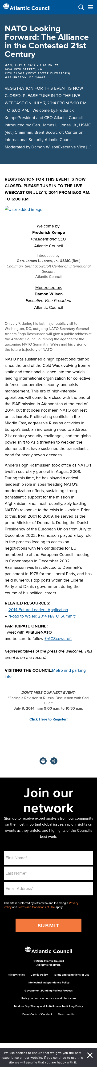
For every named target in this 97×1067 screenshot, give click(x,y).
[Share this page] (53, 761)
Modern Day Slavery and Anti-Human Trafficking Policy (48, 1006)
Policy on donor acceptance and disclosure (48, 998)
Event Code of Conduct (37, 1014)
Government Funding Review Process (48, 990)
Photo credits (66, 1014)
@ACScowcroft (58, 638)
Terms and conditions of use (71, 975)
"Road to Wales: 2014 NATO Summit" (42, 616)
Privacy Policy (16, 975)
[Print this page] (43, 761)
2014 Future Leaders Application (38, 610)
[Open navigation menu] (90, 7)
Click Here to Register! (48, 719)
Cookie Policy (39, 975)
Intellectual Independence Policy (48, 982)
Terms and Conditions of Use (36, 907)
